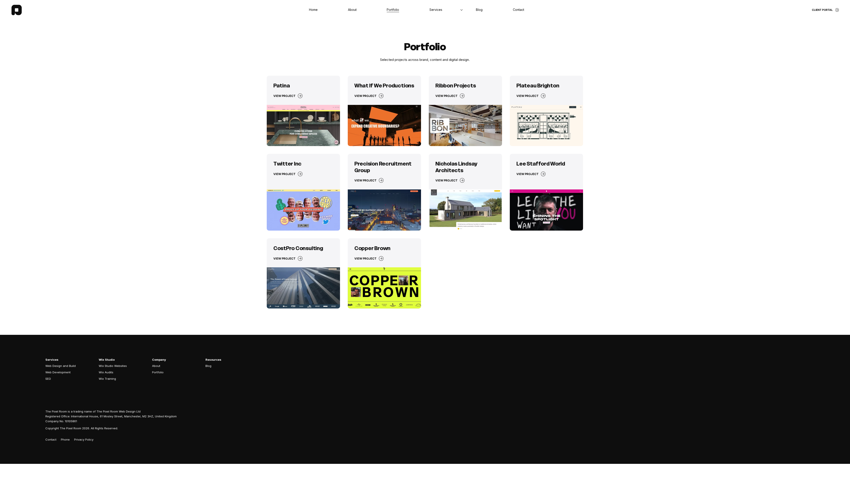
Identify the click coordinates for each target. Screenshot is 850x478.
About (156, 366)
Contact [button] (50, 439)
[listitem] (303, 111)
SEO (48, 378)
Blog (208, 366)
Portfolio (158, 372)
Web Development (58, 372)
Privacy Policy (83, 439)
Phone (65, 439)
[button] (518, 10)
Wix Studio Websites (113, 366)
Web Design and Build (60, 366)
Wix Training (107, 378)
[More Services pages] (461, 10)
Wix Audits (106, 372)
